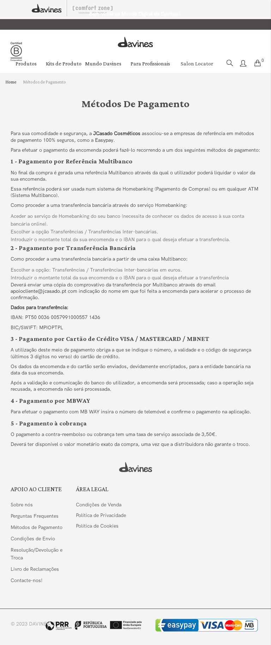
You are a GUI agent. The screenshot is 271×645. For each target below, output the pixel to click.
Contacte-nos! (27, 580)
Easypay (104, 140)
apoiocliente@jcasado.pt (38, 291)
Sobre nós (22, 504)
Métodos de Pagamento (36, 527)
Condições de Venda (98, 504)
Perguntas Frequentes (35, 516)
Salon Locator (197, 63)
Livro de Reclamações (35, 569)
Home (11, 82)
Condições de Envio (33, 538)
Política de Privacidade (101, 515)
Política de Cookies (97, 526)
